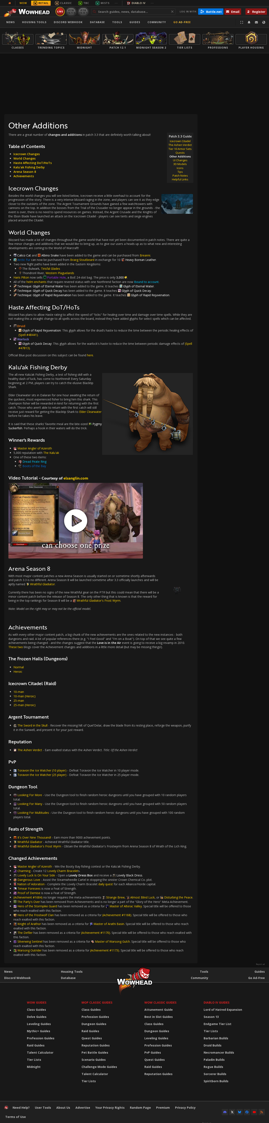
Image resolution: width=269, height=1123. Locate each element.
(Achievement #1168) (116, 915)
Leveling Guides (39, 1024)
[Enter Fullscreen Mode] (242, 22)
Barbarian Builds (216, 1038)
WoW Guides (36, 1002)
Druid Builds (213, 1045)
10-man (18, 692)
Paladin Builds (214, 1060)
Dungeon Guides (94, 1024)
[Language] (264, 22)
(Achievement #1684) (27, 897)
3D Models (180, 164)
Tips (180, 172)
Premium (163, 1108)
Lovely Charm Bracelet (62, 871)
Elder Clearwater (90, 412)
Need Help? (21, 1108)
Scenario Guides (94, 1060)
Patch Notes (180, 175)
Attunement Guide (158, 1010)
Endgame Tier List (217, 1024)
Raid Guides (36, 1045)
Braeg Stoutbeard (82, 260)
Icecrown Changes (26, 154)
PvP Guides (152, 1052)
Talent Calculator (40, 1052)
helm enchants (36, 282)
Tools (204, 972)
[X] (232, 1112)
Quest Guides (92, 1038)
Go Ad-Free (182, 22)
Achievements (23, 176)
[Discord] (225, 1112)
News (10, 22)
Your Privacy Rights (110, 1108)
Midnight (34, 1067)
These (12, 647)
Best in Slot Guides (158, 1017)
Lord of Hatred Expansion (223, 1010)
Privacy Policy (185, 1108)
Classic (66, 3)
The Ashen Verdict (180, 145)
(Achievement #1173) (104, 950)
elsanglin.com (75, 478)
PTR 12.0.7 (83, 11)
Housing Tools (72, 972)
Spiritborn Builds (216, 1081)
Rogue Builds (213, 1067)
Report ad (260, 964)
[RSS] (261, 1112)
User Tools (43, 1108)
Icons (180, 168)
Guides (134, 22)
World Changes (24, 158)
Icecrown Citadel (180, 141)
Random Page (140, 1108)
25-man (18, 701)
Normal (18, 667)
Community (157, 22)
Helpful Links (180, 179)
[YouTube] (254, 1112)
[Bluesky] (239, 1112)
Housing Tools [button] (34, 22)
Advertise (82, 1108)
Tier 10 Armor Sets (180, 149)
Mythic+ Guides (38, 1031)
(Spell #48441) (28, 335)
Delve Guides (36, 1017)
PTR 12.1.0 (71, 11)
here (90, 355)
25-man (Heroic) (24, 705)
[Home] (28, 11)
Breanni (145, 255)
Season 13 (211, 1017)
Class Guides (36, 1010)
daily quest (105, 884)
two (20, 647)
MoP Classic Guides (97, 1002)
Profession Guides (40, 1038)
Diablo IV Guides (216, 1002)
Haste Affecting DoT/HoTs (32, 163)
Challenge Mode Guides (99, 1067)
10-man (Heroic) (24, 696)
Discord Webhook (68, 22)
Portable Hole (56, 277)
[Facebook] (247, 1112)
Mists (105, 3)
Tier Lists (34, 1060)
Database (97, 22)
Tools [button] (117, 22)
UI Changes (180, 160)
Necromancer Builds (219, 1052)
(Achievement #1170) (95, 933)
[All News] (9, 3)
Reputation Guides (96, 1045)
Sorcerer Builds (215, 1074)
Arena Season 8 (24, 172)
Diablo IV (138, 3)
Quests (180, 153)
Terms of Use (15, 1117)
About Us (63, 1108)
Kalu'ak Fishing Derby (29, 167)
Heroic (17, 672)
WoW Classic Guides (160, 1002)
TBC (86, 3)
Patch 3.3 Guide (180, 136)
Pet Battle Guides (95, 1052)
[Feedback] (256, 22)
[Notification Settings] (249, 22)
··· (116, 3)
